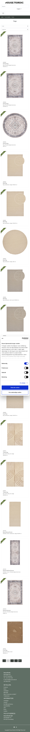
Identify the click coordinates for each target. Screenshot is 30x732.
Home (2, 17)
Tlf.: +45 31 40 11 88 (8, 677)
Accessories (7, 17)
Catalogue (6, 690)
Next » (20, 660)
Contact (5, 702)
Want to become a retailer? (10, 694)
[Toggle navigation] (3, 13)
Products (6, 687)
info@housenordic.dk (12, 679)
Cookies (5, 711)
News (5, 689)
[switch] (26, 368)
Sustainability (7, 705)
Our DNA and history (8, 704)
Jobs (5, 707)
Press (5, 709)
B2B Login (6, 692)
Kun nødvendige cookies (15, 392)
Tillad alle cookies (15, 387)
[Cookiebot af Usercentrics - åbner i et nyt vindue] (22, 338)
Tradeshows (7, 696)
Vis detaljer (22, 383)
